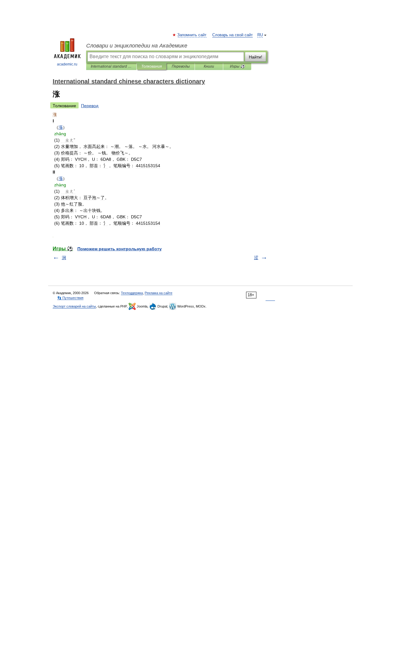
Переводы (181, 66)
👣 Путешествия (70, 298)
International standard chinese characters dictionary (111, 66)
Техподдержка (132, 293)
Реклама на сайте (158, 293)
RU (260, 35)
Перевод (89, 105)
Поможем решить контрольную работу (119, 248)
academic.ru (67, 64)
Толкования (151, 66)
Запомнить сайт (192, 35)
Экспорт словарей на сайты (74, 306)
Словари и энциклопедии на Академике (136, 46)
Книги (209, 66)
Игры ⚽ (237, 66)
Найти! (255, 57)
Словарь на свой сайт (232, 35)
